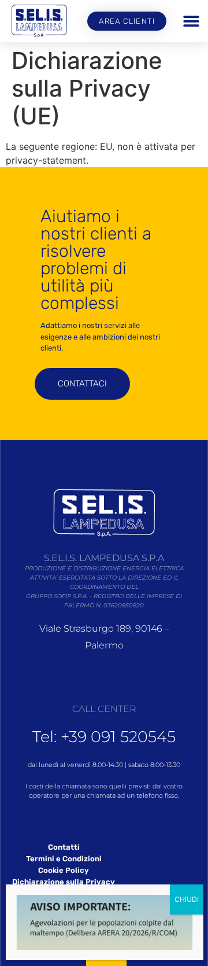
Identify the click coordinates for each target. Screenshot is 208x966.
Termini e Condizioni (64, 858)
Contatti (64, 847)
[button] (191, 21)
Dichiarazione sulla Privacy (63, 881)
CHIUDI (186, 899)
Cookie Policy (63, 870)
